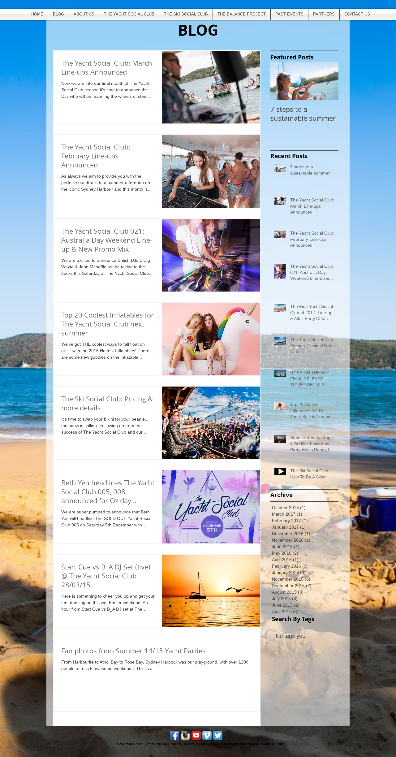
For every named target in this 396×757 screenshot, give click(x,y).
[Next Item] (328, 80)
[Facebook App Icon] (174, 735)
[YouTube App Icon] (196, 735)
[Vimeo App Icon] (207, 735)
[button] (289, 14)
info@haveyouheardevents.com (227, 744)
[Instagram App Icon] (185, 735)
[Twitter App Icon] (217, 735)
